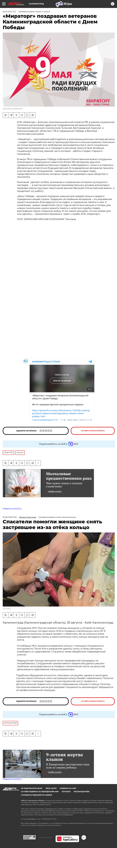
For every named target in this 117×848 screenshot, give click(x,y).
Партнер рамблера (45, 837)
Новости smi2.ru (12, 508)
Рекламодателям (81, 792)
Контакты (66, 792)
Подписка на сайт (68, 788)
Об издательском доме (31, 788)
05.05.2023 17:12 (9, 12)
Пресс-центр (51, 788)
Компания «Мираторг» (13, 108)
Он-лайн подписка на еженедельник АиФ (39, 792)
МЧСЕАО (7, 608)
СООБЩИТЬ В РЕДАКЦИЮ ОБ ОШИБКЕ (36, 795)
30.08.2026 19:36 (10, 517)
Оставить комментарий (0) (93, 431)
